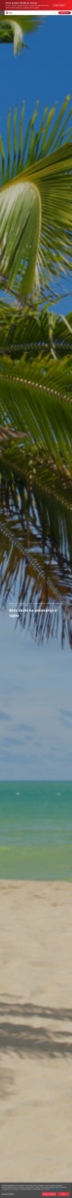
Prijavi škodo (59, 5)
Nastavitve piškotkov (8, 1194)
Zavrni (63, 1194)
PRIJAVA (55, 13)
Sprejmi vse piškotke (49, 1194)
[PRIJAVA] (55, 12)
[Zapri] (69, 1186)
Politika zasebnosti (56, 1189)
